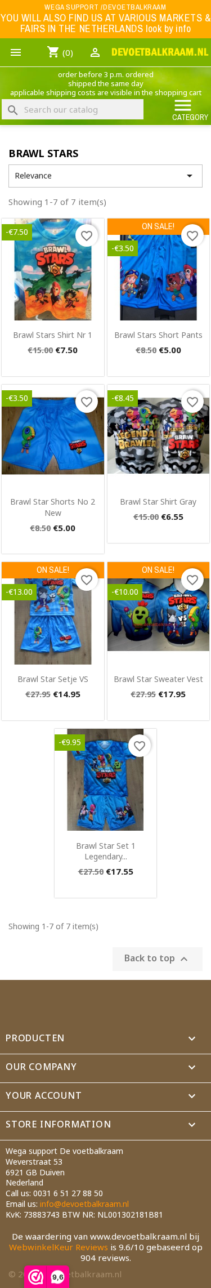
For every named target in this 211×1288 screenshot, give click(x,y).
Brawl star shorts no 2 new (52, 507)
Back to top (157, 959)
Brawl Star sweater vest (158, 679)
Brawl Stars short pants (158, 334)
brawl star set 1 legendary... (106, 851)
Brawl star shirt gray (158, 501)
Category (190, 109)
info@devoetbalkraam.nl (84, 1203)
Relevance (105, 175)
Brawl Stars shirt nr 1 (52, 334)
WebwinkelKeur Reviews (58, 1247)
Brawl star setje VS (52, 679)
